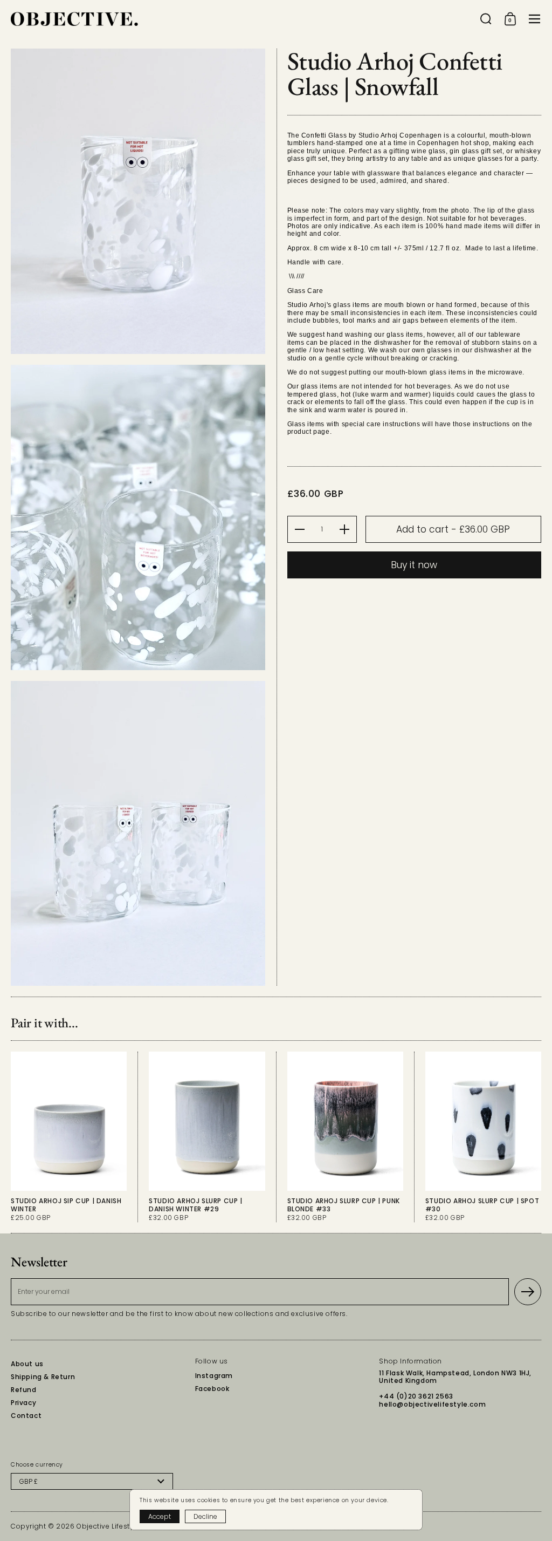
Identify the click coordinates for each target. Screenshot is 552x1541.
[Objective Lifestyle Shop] (74, 19)
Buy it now (414, 564)
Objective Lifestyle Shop (119, 1526)
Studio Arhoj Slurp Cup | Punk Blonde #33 (345, 1136)
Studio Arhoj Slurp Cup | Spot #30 (483, 1136)
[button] (486, 19)
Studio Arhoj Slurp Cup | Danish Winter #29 (206, 1136)
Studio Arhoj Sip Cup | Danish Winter (68, 1136)
